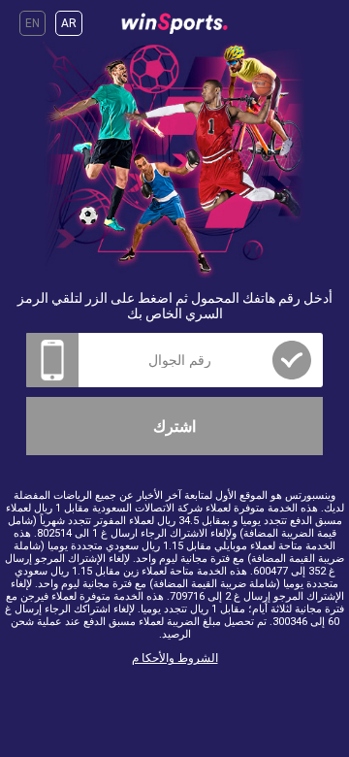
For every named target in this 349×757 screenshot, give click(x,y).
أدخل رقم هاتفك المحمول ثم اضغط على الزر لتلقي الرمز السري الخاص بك (175, 305)
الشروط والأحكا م (175, 658)
